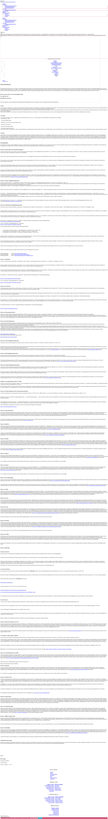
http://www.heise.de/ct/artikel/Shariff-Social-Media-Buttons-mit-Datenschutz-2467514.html (22, 657)
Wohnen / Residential (59, 784)
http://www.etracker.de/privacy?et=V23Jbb (84, 503)
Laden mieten (51, 790)
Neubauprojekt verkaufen (49, 800)
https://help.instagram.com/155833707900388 (79, 669)
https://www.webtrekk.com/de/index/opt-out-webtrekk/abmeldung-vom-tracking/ (47, 526)
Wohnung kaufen (58, 787)
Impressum (52, 775)
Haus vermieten (58, 799)
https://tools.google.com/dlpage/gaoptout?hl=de (19, 176)
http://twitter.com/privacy (55, 349)
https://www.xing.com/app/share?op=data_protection (66, 361)
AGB (51, 776)
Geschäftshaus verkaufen (50, 799)
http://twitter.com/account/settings (93, 349)
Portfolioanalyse (56, 813)
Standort (51, 773)
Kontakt (51, 772)
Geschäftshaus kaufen (50, 786)
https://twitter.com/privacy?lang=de (20, 253)
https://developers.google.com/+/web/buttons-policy (13, 201)
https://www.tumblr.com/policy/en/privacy (22, 494)
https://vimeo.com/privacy (28, 420)
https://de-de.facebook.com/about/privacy (22, 254)
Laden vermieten (51, 802)
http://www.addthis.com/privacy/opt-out (69, 444)
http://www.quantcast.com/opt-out (75, 630)
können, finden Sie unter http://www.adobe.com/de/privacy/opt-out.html (58, 649)
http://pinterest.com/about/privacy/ (92, 457)
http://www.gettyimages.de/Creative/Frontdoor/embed (60, 480)
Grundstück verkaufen (50, 801)
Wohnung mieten (58, 788)
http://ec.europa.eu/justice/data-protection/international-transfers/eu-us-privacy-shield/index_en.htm (17, 592)
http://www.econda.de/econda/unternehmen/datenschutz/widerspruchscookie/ (46, 512)
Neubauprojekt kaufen (50, 787)
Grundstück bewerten (55, 809)
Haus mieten (57, 786)
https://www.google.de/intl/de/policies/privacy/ (8, 406)
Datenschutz (5, 81)
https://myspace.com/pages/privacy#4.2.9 (7, 470)
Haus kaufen (57, 785)
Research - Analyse (55, 808)
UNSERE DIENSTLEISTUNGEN (54, 58)
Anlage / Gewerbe (50, 784)
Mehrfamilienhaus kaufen (49, 785)
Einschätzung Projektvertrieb (54, 814)
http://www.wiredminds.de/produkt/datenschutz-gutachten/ (77, 732)
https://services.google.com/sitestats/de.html (41, 692)
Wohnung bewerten (55, 810)
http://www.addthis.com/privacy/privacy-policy (14, 449)
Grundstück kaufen (50, 788)
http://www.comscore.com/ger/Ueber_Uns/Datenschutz (55, 434)
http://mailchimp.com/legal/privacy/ (6, 582)
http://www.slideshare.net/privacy (55, 429)
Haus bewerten (56, 811)
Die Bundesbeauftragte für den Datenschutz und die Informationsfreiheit (13, 590)
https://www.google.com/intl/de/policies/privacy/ (9, 308)
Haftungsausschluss (53, 777)
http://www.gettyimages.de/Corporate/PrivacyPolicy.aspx (96, 485)
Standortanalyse (56, 812)
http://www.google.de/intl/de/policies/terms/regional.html (10, 221)
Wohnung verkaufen (58, 800)
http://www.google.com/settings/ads (20, 712)
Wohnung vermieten (58, 801)
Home (4, 80)
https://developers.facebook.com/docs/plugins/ (8, 336)
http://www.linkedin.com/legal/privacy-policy (53, 377)
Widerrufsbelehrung (53, 774)
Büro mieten (52, 791)
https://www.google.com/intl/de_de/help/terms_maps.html (10, 224)
